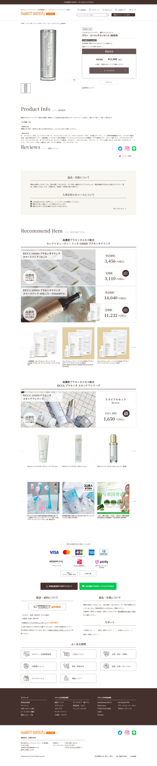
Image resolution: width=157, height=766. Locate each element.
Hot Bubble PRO (123, 702)
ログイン (109, 82)
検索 (107, 15)
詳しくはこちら (118, 208)
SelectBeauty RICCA (104, 702)
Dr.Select (100, 715)
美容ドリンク (59, 702)
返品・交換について (90, 634)
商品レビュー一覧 (27, 715)
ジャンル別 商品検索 (61, 698)
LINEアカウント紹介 (28, 708)
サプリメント (59, 705)
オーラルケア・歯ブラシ (81, 702)
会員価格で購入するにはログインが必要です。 (97, 43)
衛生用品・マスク (79, 705)
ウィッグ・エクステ (80, 708)
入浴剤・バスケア (61, 715)
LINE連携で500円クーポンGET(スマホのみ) (78, 2)
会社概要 (133, 756)
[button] (23, 347)
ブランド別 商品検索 (104, 698)
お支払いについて (124, 630)
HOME (22, 23)
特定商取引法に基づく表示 (127, 611)
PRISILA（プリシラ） (125, 708)
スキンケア (58, 708)
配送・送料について (105, 630)
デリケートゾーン (61, 712)
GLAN (99, 712)
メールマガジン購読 (27, 712)
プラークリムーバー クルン (127, 705)
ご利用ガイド (87, 630)
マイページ (24, 698)
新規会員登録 (25, 702)
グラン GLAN (37, 23)
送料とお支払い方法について (59, 630)
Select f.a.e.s (101, 705)
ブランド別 (29, 23)
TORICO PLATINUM (104, 708)
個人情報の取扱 (121, 756)
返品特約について (88, 88)
